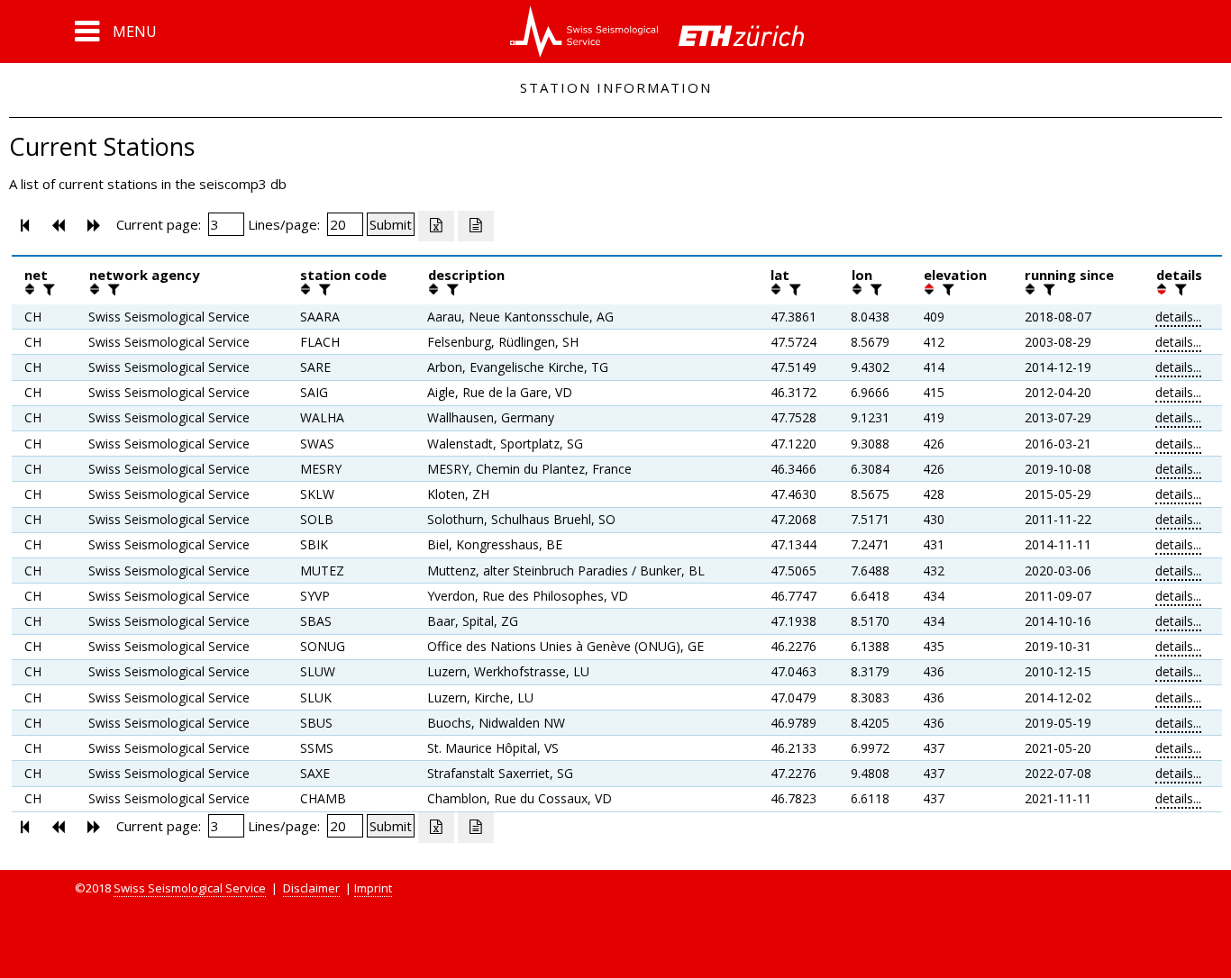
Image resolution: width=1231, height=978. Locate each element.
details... (1178, 316)
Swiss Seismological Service (190, 888)
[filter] (47, 289)
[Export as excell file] (436, 226)
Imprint (373, 888)
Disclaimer (311, 888)
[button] (116, 31)
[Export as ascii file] (476, 226)
